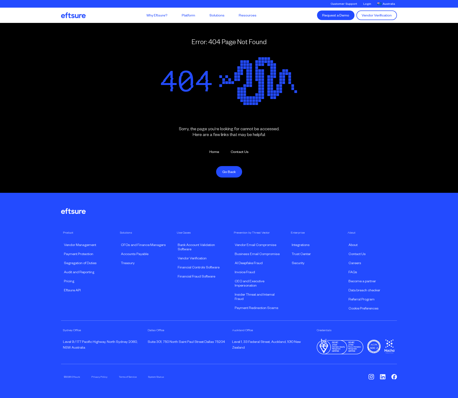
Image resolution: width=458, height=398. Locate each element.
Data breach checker (364, 290)
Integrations (301, 245)
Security (298, 263)
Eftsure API (72, 290)
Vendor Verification (377, 15)
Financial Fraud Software (196, 276)
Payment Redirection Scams (256, 308)
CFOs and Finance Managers (143, 245)
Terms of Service (128, 376)
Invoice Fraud (245, 272)
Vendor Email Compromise (255, 245)
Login (367, 3)
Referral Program (362, 299)
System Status (156, 376)
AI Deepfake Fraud (249, 263)
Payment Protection (78, 254)
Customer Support (344, 3)
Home (214, 152)
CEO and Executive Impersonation (249, 283)
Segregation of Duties (80, 263)
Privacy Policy (99, 376)
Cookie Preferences (364, 308)
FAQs (353, 272)
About (353, 245)
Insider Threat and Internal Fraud (255, 297)
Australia (389, 3)
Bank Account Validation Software (196, 247)
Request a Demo (335, 15)
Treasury (128, 263)
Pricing (69, 281)
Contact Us (240, 152)
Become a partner (362, 281)
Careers (355, 263)
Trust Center (301, 254)
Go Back (229, 172)
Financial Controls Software (198, 267)
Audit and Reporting (79, 272)
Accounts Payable (134, 254)
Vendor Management (80, 245)
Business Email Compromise (257, 254)
